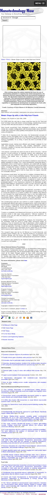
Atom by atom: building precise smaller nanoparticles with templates (24, 382)
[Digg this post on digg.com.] (6, 318)
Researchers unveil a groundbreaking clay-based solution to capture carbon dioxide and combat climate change (23, 396)
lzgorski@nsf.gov (6, 278)
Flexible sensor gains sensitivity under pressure (17, 357)
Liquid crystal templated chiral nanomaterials (16, 375)
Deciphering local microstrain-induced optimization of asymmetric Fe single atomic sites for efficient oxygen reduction (23, 473)
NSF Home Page (8, 328)
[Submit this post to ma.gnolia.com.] (24, 318)
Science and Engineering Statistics (13, 336)
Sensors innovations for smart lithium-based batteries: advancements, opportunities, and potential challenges (23, 446)
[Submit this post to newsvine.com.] (10, 318)
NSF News (6, 331)
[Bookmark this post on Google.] (13, 318)
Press (8, 59)
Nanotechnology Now (22, 12)
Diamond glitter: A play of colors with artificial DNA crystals (21, 370)
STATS (28, 494)
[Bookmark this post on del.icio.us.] (3, 318)
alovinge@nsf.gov (6, 295)
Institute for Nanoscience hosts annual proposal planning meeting (23, 404)
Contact (22, 308)
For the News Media (9, 334)
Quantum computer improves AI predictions (16, 354)
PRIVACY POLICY (9, 494)
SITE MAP (34, 494)
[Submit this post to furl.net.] (28, 318)
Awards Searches (8, 339)
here (25, 260)
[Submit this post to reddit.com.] (21, 318)
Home (3, 59)
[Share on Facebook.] (32, 318)
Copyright (4, 492)
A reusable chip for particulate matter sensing (16, 360)
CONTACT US (20, 494)
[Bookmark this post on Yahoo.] (17, 318)
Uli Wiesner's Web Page (10, 325)
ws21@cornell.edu (7, 271)
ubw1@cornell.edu (7, 303)
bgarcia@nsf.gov (6, 286)
